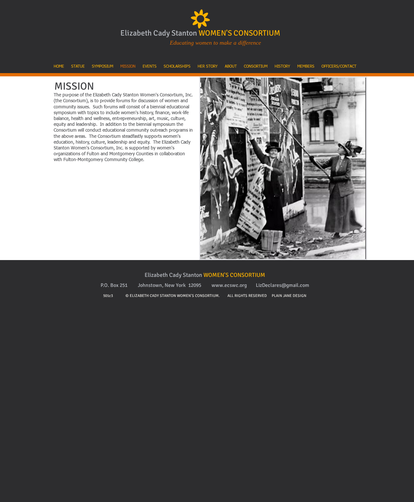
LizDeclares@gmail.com (282, 285)
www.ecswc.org (229, 285)
